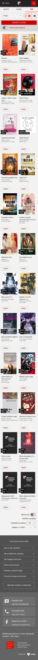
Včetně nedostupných (17, 28)
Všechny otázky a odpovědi (19, 585)
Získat (5, 69)
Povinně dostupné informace (15, 576)
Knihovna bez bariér (11, 565)
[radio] (28, 15)
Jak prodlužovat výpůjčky (14, 554)
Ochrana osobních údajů (13, 571)
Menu (5, 3)
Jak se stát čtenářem (12, 548)
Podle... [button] (6, 16)
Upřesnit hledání (19, 23)
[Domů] (19, 3)
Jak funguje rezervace (12, 559)
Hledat (33, 3)
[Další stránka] (35, 527)
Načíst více (25, 515)
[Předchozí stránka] (31, 527)
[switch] (5, 27)
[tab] (6, 9)
